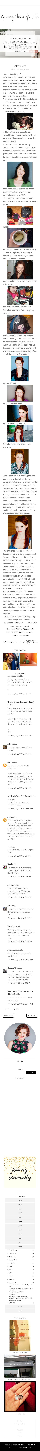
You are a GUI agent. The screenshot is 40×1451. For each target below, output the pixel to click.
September (13, 1260)
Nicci (9, 864)
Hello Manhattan (28, 1445)
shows (28, 644)
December (13, 1250)
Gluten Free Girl (20, 1352)
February (12, 1282)
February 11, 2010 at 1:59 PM (19, 897)
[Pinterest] (22, 1062)
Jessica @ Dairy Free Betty (18, 796)
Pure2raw (11, 926)
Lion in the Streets (21, 99)
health (20, 1430)
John (9, 817)
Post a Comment (12, 1009)
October (12, 1256)
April (11, 1276)
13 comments (10, 642)
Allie (9, 744)
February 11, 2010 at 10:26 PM (20, 941)
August (12, 1263)
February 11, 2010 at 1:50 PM (19, 876)
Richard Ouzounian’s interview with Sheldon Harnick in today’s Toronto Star (20, 632)
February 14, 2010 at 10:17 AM (20, 1004)
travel (20, 1436)
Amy (9, 762)
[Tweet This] (20, 642)
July (10, 1266)
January (12, 1303)
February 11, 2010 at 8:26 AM (19, 694)
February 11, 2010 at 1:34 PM (19, 856)
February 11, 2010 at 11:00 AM (20, 808)
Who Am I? (12, 1294)
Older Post (32, 1015)
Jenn (9, 906)
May (10, 1273)
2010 (33, 640)
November (13, 1253)
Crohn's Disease (20, 1423)
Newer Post (8, 1015)
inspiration (29, 642)
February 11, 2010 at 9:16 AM (19, 754)
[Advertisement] (20, 1134)
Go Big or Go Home (31, 640)
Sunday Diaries (20, 43)
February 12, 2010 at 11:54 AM (20, 959)
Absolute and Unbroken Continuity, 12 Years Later (21, 1285)
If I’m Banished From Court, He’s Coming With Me (20, 1289)
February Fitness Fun (15, 1300)
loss (20, 1433)
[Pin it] (23, 642)
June (10, 1269)
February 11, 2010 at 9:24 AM (19, 788)
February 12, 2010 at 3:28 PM (19, 983)
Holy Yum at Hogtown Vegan (20, 1379)
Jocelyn (10, 885)
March (11, 1279)
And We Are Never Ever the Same (18, 1296)
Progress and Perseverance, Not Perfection (21, 1298)
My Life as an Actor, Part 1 (16, 1292)
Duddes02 (11, 968)
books (20, 1426)
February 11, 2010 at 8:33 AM (19, 735)
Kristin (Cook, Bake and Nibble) (20, 702)
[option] (20, 43)
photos (35, 642)
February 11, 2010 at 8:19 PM (19, 918)
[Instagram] (18, 1062)
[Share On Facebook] (16, 642)
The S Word (20, 1414)
